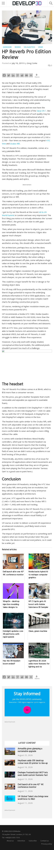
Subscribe (33, 840)
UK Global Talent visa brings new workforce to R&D (33, 798)
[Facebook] (4, 75)
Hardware (7, 47)
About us (10, 840)
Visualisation (29, 47)
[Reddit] (22, 75)
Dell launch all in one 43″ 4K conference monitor (31, 786)
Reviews (18, 47)
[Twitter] (9, 75)
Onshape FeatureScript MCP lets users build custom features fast (33, 774)
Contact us (44, 840)
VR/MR (40, 47)
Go (27, 709)
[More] (31, 75)
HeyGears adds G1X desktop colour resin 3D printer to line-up (33, 762)
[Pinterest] (18, 75)
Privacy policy (46, 844)
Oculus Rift (15, 143)
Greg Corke (32, 63)
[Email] (26, 75)
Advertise (21, 840)
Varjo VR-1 (41, 110)
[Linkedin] (13, 75)
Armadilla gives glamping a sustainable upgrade (30, 750)
